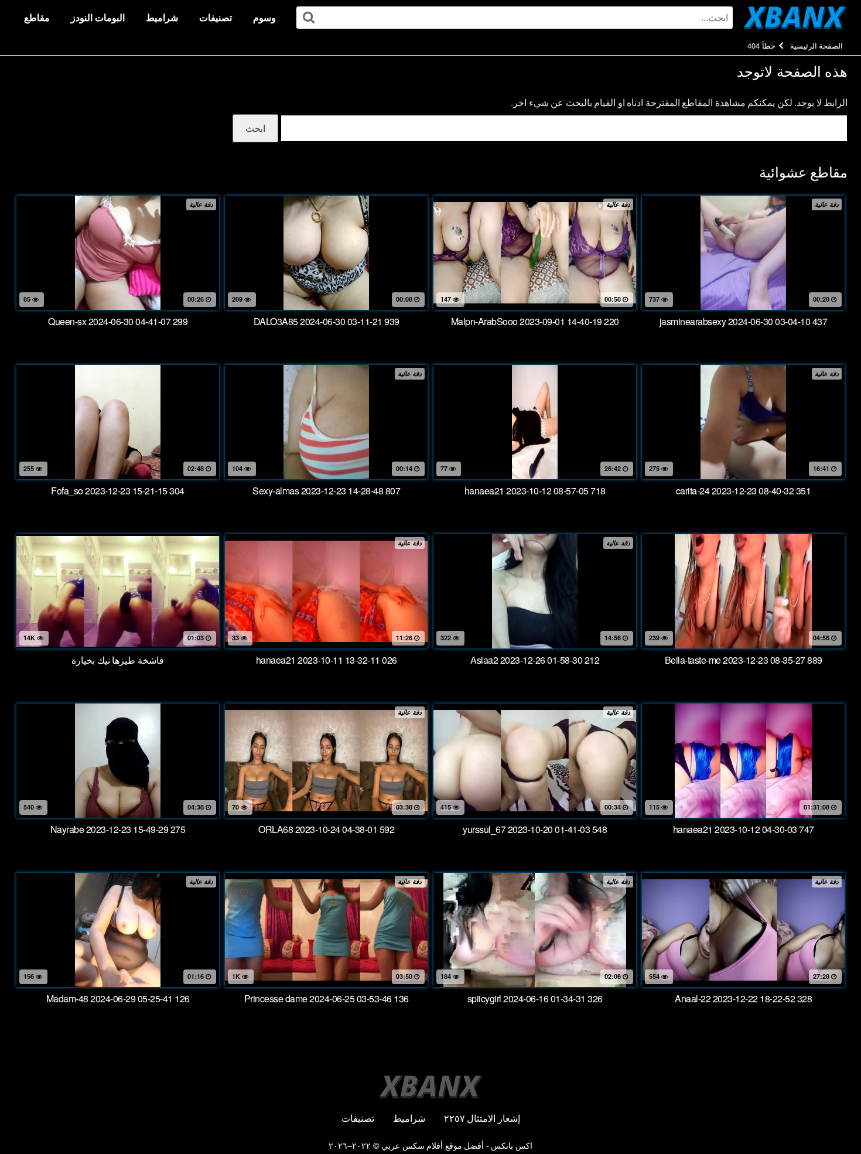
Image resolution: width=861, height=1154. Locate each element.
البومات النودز (98, 17)
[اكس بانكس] (795, 17)
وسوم (264, 17)
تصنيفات (215, 17)
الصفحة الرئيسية (816, 45)
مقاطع (37, 17)
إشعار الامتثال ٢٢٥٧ (482, 1118)
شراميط (162, 17)
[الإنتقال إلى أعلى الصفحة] (828, 1116)
